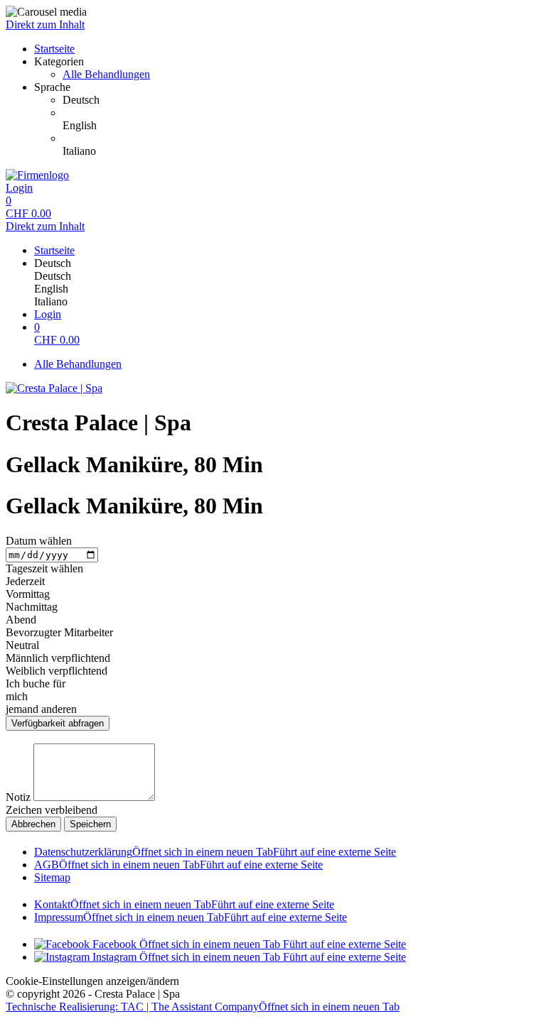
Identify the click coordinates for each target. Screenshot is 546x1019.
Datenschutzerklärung (215, 852)
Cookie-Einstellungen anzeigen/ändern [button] (92, 981)
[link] (301, 100)
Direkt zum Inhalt (45, 24)
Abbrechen (33, 824)
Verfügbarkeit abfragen (57, 723)
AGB (178, 865)
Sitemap (52, 877)
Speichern (90, 824)
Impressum (190, 917)
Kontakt (184, 904)
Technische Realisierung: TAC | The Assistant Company (203, 1007)
